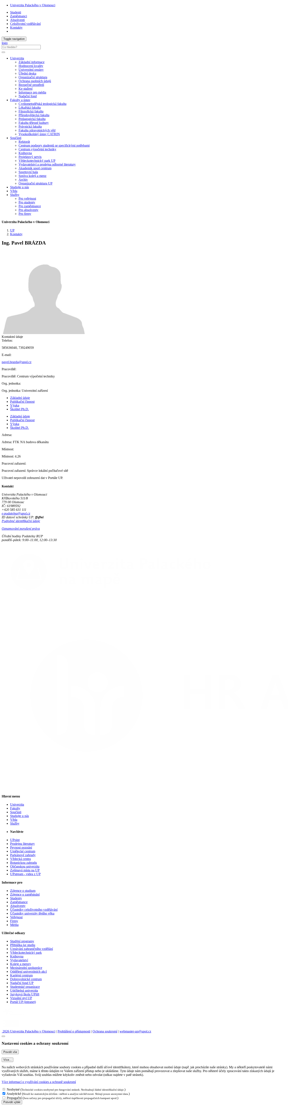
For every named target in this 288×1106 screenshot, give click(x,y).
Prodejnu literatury (22, 843)
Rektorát (24, 141)
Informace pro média (32, 92)
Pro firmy (25, 213)
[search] (3, 52)
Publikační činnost (22, 401)
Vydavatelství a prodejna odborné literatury (47, 164)
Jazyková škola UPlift (24, 994)
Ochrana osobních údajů (35, 81)
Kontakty (16, 27)
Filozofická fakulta (31, 111)
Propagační (14, 1098)
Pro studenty (27, 202)
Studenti (15, 12)
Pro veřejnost (27, 198)
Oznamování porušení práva (21, 528)
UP (12, 230)
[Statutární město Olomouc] (11, 1027)
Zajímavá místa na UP (25, 870)
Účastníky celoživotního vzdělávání (34, 909)
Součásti (15, 812)
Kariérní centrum (21, 975)
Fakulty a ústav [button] (20, 100)
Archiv (23, 179)
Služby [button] (14, 195)
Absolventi (17, 20)
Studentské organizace (25, 986)
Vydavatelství (19, 960)
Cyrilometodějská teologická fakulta (42, 104)
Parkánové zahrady (23, 855)
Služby (14, 823)
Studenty (16, 898)
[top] (3, 1036)
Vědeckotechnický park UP (37, 160)
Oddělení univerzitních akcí (28, 971)
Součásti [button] (15, 138)
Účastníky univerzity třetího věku (32, 913)
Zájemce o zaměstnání (25, 894)
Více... (7, 1059)
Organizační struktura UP (35, 183)
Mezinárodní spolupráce (26, 968)
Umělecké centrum (22, 851)
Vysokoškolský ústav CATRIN (39, 134)
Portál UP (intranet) (23, 1002)
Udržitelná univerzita (24, 990)
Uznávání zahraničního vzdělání (31, 949)
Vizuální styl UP (21, 998)
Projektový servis (30, 157)
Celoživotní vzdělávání (25, 23)
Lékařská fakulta (30, 107)
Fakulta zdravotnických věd (37, 130)
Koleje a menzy (20, 964)
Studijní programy (22, 941)
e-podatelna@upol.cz (16, 513)
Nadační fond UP (22, 983)
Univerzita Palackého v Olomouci (32, 5)
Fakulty (15, 808)
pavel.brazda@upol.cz (16, 362)
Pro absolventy (28, 210)
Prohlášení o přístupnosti (74, 1031)
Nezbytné (13, 1089)
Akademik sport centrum (35, 168)
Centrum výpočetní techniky (37, 149)
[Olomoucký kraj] (16, 1016)
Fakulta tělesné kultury (34, 122)
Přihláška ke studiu (22, 945)
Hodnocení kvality (31, 66)
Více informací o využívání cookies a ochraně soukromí (39, 1082)
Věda (13, 191)
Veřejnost (16, 917)
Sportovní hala (28, 172)
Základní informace (31, 62)
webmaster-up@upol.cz (135, 1031)
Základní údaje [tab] (20, 398)
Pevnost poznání (21, 847)
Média (14, 925)
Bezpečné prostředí (31, 85)
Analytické (14, 1093)
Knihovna (25, 153)
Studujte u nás (19, 187)
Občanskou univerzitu (24, 866)
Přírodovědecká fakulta (34, 115)
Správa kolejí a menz (32, 176)
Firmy (14, 921)
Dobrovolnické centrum (26, 979)
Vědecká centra (20, 859)
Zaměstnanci (18, 16)
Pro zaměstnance (30, 206)
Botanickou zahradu (23, 862)
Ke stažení (25, 88)
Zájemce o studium (22, 890)
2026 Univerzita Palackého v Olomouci (28, 1031)
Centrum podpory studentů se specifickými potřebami (54, 145)
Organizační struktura (33, 77)
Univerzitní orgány (31, 69)
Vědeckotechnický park (26, 952)
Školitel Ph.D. (19, 409)
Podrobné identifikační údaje (21, 521)
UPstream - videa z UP (25, 874)
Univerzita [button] (17, 58)
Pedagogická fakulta (32, 119)
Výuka (14, 405)
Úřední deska (27, 73)
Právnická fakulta (30, 126)
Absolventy (18, 906)
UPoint (15, 840)
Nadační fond (28, 96)
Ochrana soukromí (105, 1031)
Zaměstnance (19, 902)
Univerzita (17, 804)
